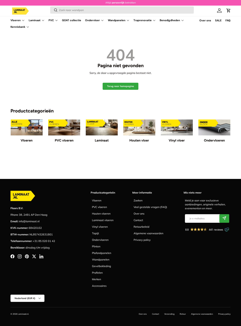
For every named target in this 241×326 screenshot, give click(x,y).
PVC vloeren (64, 140)
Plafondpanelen (101, 253)
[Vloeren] (27, 127)
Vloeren (15, 20)
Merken (96, 279)
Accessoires (99, 285)
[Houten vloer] (139, 127)
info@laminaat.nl (29, 221)
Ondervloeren (214, 140)
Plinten (96, 246)
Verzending (169, 314)
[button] (228, 10)
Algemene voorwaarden (148, 233)
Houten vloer (139, 140)
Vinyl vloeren (100, 226)
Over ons (205, 20)
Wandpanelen (116, 20)
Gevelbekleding (101, 266)
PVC (51, 20)
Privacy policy (142, 239)
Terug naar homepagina (120, 86)
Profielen (97, 272)
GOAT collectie (71, 20)
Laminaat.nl (23, 314)
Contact (138, 220)
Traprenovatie (142, 20)
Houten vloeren (101, 213)
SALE (218, 20)
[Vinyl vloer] (177, 127)
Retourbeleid (141, 226)
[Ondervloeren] (214, 127)
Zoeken (138, 200)
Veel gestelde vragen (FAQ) (150, 207)
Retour (183, 314)
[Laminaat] (102, 127)
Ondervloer (92, 20)
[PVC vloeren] (64, 127)
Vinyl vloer (177, 140)
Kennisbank (17, 27)
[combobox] (122, 10)
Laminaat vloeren (102, 220)
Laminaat (34, 20)
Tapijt (95, 233)
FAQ (228, 20)
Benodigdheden (170, 20)
